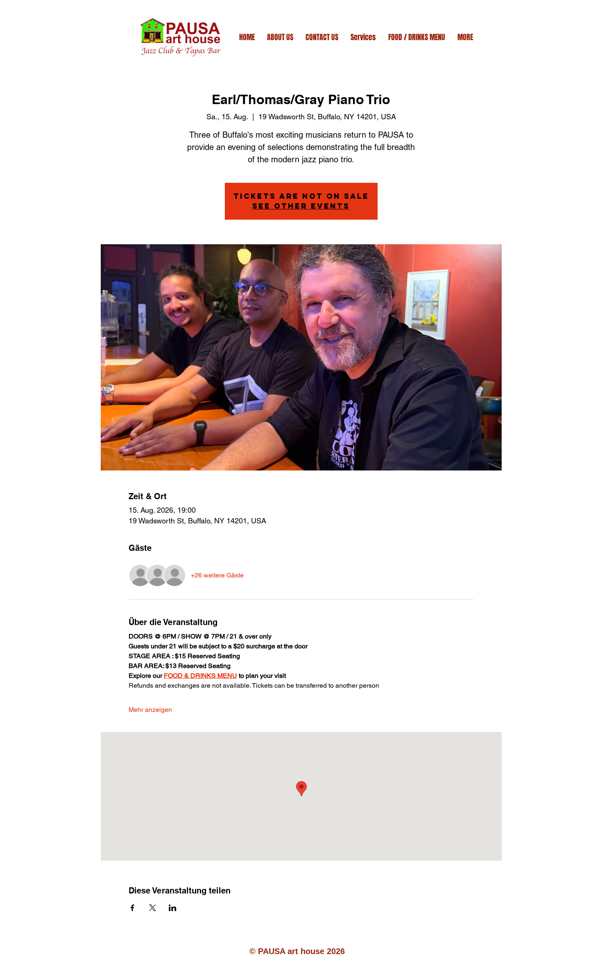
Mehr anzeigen (150, 710)
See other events (301, 206)
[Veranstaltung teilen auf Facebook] (132, 908)
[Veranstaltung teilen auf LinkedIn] (173, 908)
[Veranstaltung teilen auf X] (152, 908)
